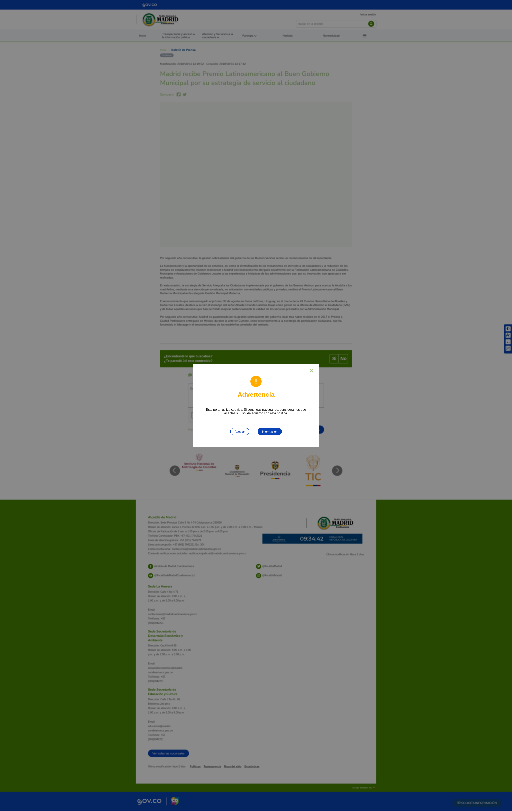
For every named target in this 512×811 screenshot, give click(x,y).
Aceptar (240, 431)
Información (269, 431)
